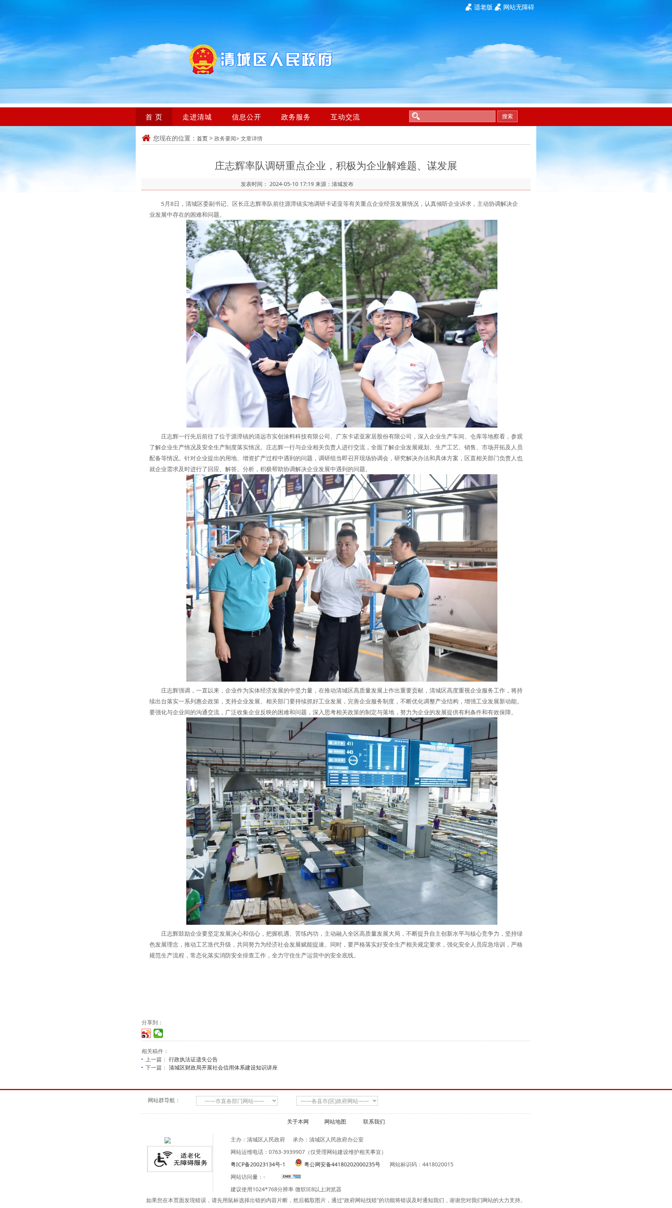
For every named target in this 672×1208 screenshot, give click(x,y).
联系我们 (374, 1121)
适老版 (483, 7)
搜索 (507, 116)
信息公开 (246, 116)
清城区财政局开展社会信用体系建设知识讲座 (223, 1067)
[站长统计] (290, 1176)
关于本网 (298, 1121)
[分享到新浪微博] (146, 1033)
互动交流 (345, 116)
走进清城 (197, 116)
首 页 (154, 116)
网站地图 (335, 1121)
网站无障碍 (518, 7)
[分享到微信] (158, 1033)
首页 (202, 138)
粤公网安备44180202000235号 (342, 1164)
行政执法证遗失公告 (193, 1059)
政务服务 (296, 116)
